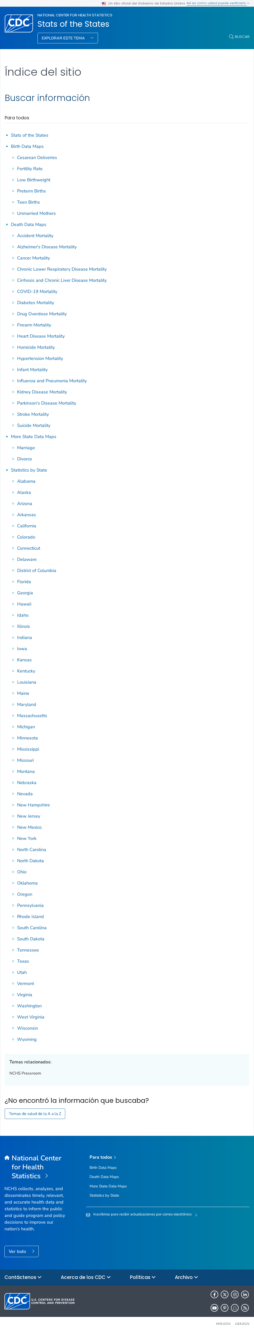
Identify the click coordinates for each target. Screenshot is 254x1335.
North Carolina (31, 850)
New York (26, 838)
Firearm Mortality (34, 325)
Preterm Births (31, 191)
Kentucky (26, 671)
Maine (23, 693)
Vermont (25, 983)
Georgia (25, 593)
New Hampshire (33, 805)
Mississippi (28, 749)
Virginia (24, 995)
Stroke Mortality (33, 414)
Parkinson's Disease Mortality (46, 403)
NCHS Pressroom (25, 1073)
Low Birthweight (33, 180)
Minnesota (27, 738)
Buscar (242, 36)
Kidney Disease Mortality (42, 392)
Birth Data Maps (27, 146)
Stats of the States (73, 24)
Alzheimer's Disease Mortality (47, 247)
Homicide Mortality (36, 347)
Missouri (25, 760)
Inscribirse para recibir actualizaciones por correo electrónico (142, 1214)
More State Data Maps (33, 437)
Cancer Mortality (33, 258)
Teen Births (28, 202)
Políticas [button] (141, 1277)
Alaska (24, 492)
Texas (23, 961)
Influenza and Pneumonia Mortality (52, 381)
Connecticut (28, 548)
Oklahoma (27, 883)
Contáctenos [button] (20, 1277)
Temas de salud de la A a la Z (35, 1113)
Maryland (26, 704)
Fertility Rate (30, 169)
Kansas (24, 660)
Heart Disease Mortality (41, 336)
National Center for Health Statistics (74, 15)
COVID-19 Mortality (37, 291)
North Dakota (30, 861)
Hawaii (24, 604)
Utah (22, 972)
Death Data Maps (28, 224)
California (26, 526)
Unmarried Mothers (36, 213)
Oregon (24, 894)
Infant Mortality (32, 370)
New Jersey (28, 816)
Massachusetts (32, 716)
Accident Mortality (35, 236)
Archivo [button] (184, 1277)
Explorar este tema (64, 38)
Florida (24, 582)
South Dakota (30, 939)
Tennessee (28, 950)
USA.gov (242, 1323)
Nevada (25, 794)
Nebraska (26, 783)
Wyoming (27, 1039)
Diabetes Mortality (35, 303)
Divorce (24, 459)
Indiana (24, 637)
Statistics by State (29, 470)
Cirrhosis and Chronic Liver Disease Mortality (62, 280)
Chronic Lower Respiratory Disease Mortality (62, 269)
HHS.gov (223, 1323)
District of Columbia (36, 570)
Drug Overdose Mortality (42, 314)
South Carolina (32, 928)
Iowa (22, 649)
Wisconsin (27, 1028)
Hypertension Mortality (40, 358)
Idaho (23, 615)
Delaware (27, 559)
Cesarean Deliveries (37, 157)
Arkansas (26, 515)
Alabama (26, 481)
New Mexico (29, 827)
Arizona (24, 504)
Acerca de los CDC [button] (84, 1277)
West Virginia (30, 1017)
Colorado (26, 537)
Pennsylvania (30, 905)
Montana (26, 771)
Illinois (23, 626)
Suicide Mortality (33, 425)
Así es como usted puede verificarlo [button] (217, 3)
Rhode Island (30, 917)
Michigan (26, 727)
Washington (29, 1006)
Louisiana (26, 682)
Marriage (26, 448)
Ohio (22, 872)
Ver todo (18, 1251)
